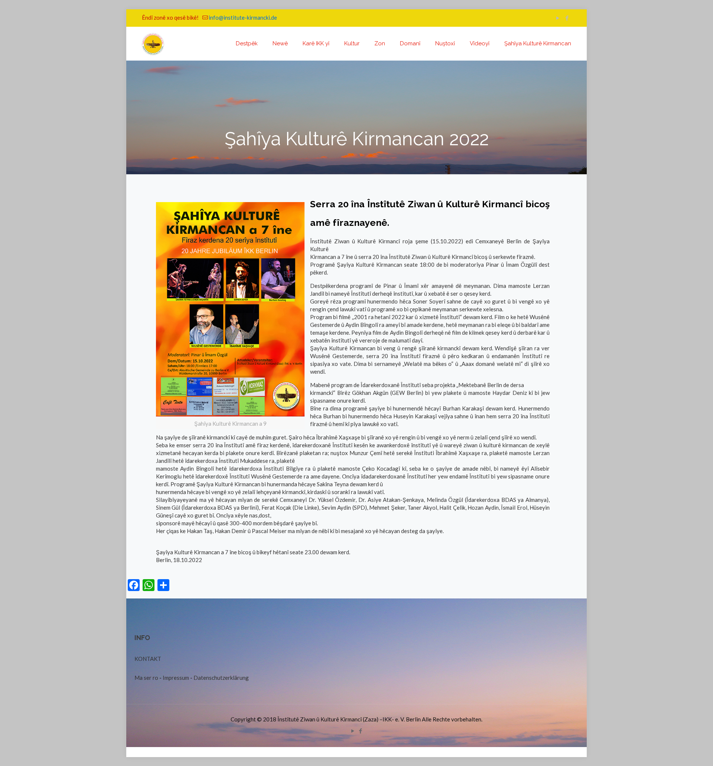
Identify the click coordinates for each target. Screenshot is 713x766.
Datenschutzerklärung (221, 677)
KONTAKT (147, 658)
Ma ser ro (146, 677)
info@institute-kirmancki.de (243, 17)
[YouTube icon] (557, 17)
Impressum (176, 677)
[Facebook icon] (567, 17)
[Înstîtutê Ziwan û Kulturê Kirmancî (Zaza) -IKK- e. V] (153, 43)
